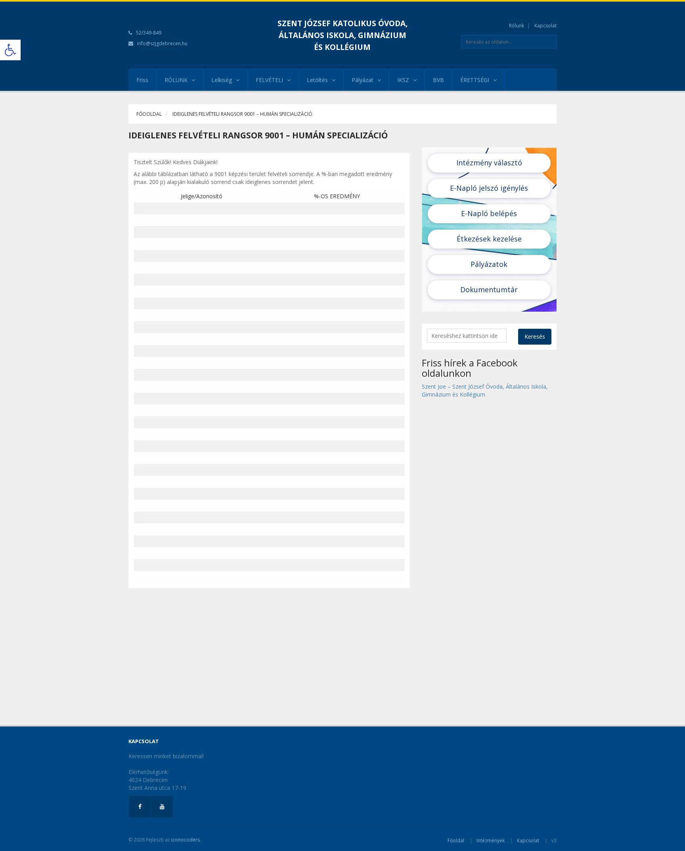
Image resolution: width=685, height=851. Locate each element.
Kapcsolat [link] (545, 25)
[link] (10, 50)
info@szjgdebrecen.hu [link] (162, 43)
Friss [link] (142, 80)
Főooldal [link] (149, 114)
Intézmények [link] (490, 840)
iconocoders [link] (185, 839)
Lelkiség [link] (221, 80)
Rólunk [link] (516, 25)
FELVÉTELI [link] (269, 80)
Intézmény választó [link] (489, 162)
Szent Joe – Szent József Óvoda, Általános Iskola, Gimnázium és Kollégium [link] (485, 390)
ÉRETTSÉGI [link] (474, 80)
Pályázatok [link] (489, 264)
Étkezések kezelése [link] (489, 238)
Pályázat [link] (362, 80)
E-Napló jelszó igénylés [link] (489, 188)
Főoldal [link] (456, 840)
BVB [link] (438, 80)
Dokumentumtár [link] (489, 289)
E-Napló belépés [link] (489, 213)
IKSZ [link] (403, 80)
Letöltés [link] (317, 80)
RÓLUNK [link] (176, 80)
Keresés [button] (534, 336)
